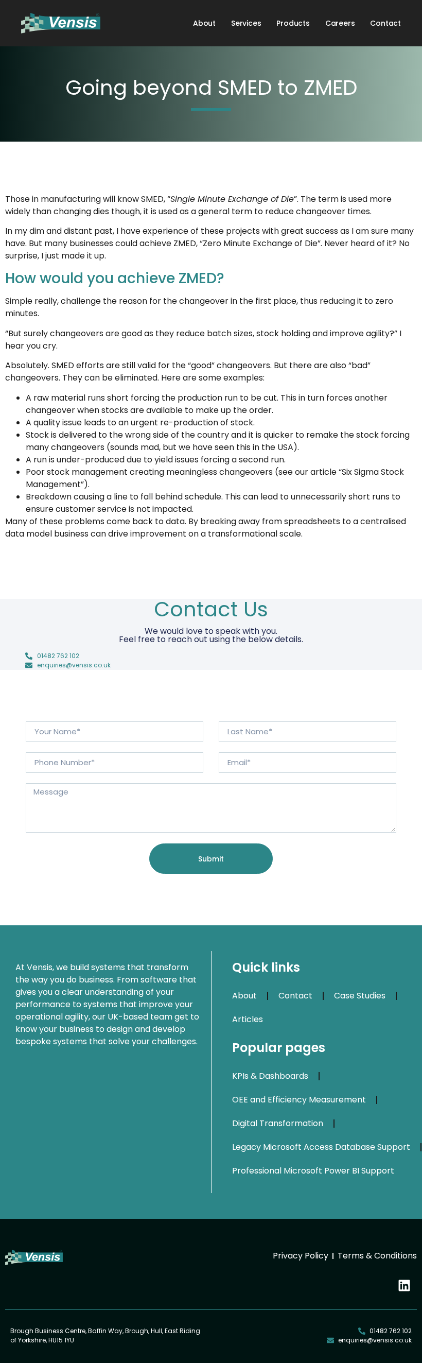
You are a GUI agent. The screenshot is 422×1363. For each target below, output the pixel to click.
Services (246, 23)
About (204, 23)
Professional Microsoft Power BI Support (313, 1171)
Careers (340, 23)
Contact (385, 23)
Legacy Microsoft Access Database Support (321, 1147)
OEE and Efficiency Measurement (299, 1100)
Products (292, 23)
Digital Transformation (277, 1123)
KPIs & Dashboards (270, 1076)
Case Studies (359, 996)
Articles (247, 1019)
